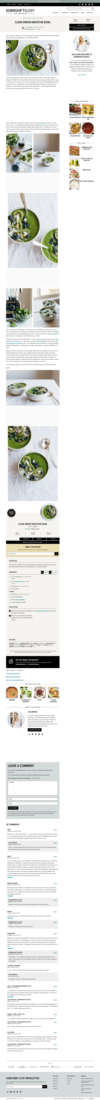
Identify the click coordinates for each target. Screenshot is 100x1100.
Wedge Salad (87, 170)
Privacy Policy (57, 1098)
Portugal (42, 123)
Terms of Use (81, 1098)
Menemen (12, 700)
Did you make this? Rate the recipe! (19, 778)
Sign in (90, 12)
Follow (55, 1076)
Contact (69, 1081)
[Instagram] (79, 4)
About (14, 4)
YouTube (55, 1088)
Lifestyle (27, 4)
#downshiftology (34, 664)
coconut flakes (20, 599)
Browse (83, 1076)
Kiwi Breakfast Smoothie (26, 701)
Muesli (40, 700)
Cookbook (64, 12)
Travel (20, 4)
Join (45, 1086)
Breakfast (40, 18)
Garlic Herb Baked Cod (88, 118)
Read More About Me (34, 729)
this (57, 339)
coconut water (19, 581)
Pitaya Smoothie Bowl (13, 673)
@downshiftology (20, 664)
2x (52, 572)
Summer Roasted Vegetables (86, 148)
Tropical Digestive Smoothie (87, 159)
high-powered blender (42, 611)
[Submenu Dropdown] (58, 12)
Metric (46, 572)
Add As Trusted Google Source (81, 28)
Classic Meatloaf (75, 118)
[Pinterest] (92, 4)
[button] (25, 529)
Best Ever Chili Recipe (88, 137)
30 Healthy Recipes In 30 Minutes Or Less (87, 1081)
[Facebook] (85, 4)
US (42, 572)
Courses (34, 18)
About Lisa (69, 1078)
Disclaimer (63, 1098)
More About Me (81, 74)
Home (8, 4)
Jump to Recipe (82, 25)
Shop (82, 12)
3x (55, 572)
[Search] (92, 9)
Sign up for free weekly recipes (49, 1)
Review (27, 539)
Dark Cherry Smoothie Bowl (15, 680)
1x (50, 572)
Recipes (55, 12)
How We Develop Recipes (72, 1098)
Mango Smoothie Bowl (13, 677)
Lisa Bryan (29, 27)
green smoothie (41, 341)
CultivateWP (91, 1098)
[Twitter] (89, 4)
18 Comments (31, 29)
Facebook (55, 1083)
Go (56, 553)
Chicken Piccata (75, 136)
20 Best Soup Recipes (86, 1092)
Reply (55, 830)
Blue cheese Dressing (87, 181)
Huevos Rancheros (53, 701)
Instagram (55, 1086)
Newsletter (75, 12)
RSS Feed (55, 1081)
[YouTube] (82, 4)
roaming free (55, 334)
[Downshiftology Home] (20, 12)
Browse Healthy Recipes (87, 1078)
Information (71, 1076)
